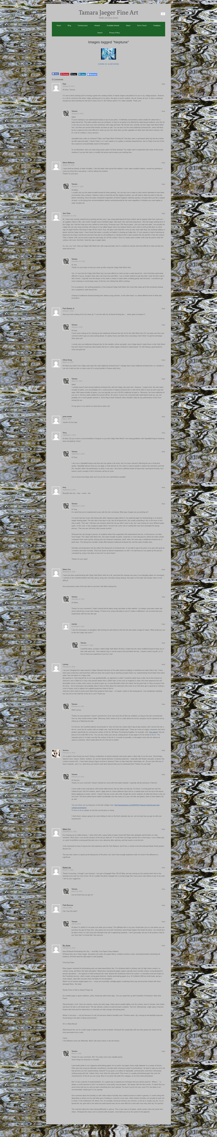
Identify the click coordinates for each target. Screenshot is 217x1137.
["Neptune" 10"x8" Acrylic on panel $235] (108, 54)
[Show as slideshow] (108, 64)
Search (99, 33)
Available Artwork (113, 25)
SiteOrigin (112, 1132)
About (128, 25)
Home (59, 25)
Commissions (83, 25)
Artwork (97, 25)
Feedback (156, 25)
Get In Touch (142, 25)
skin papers (153, 732)
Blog (69, 25)
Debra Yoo (67, 829)
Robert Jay (67, 868)
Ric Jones (66, 945)
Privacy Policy (114, 33)
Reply (163, 84)
